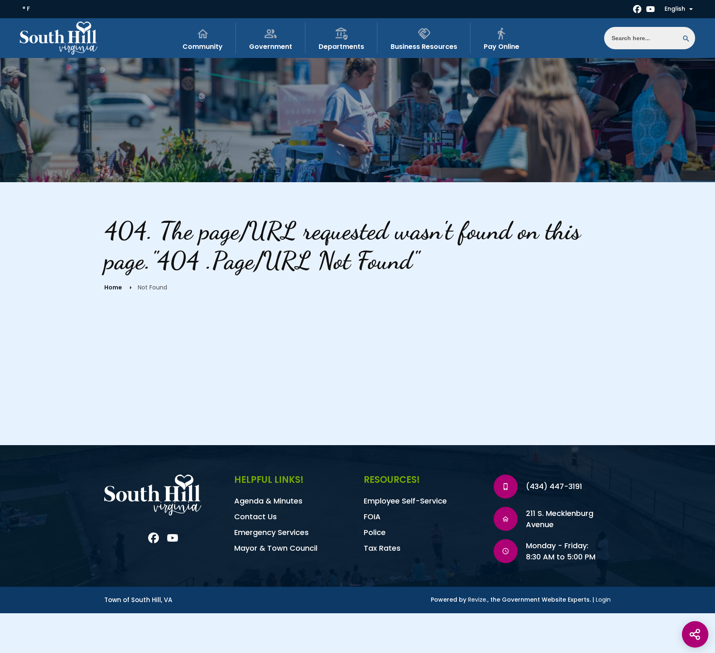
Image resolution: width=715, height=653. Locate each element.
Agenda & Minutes (268, 501)
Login (603, 599)
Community (202, 46)
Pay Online (501, 46)
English (675, 8)
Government (270, 46)
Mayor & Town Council (275, 548)
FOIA (372, 516)
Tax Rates (382, 548)
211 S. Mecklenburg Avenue (559, 519)
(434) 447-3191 (554, 486)
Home (113, 287)
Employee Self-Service (405, 501)
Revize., (478, 599)
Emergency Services (271, 532)
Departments (341, 46)
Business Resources (424, 46)
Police (375, 532)
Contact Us (255, 516)
